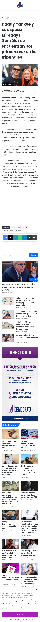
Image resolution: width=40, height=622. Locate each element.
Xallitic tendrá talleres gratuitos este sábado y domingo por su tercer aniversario (25, 301)
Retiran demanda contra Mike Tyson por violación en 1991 (29, 495)
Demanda (24, 227)
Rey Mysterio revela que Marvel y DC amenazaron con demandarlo (10, 554)
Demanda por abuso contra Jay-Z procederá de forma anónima (29, 554)
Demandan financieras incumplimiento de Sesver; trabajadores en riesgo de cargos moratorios (10, 498)
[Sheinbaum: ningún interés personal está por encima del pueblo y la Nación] (8, 314)
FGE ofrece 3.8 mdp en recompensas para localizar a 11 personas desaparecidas (25, 325)
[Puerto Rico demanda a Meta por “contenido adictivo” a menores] (10, 568)
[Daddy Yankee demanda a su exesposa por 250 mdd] (10, 515)
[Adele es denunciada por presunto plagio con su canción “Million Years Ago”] (29, 569)
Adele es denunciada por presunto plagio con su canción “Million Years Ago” (29, 580)
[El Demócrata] (20, 5)
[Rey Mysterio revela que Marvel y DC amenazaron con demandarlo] (10, 544)
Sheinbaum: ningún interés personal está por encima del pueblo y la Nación (26, 313)
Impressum (29, 619)
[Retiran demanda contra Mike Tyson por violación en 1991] (29, 486)
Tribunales (19, 230)
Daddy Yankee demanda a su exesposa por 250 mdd (9, 525)
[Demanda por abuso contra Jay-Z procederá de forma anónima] (29, 544)
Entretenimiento (13, 18)
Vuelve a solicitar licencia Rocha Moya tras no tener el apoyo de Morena (18, 287)
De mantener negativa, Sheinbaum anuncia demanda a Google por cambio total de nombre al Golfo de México (29, 527)
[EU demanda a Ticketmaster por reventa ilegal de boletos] (29, 434)
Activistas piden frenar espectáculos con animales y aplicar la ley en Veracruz (27, 337)
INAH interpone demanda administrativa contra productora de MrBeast (29, 470)
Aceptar (20, 614)
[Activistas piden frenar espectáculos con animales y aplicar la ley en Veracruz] (8, 338)
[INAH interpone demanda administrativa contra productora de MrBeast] (29, 459)
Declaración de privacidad (17, 619)
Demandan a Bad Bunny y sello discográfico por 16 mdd (9, 444)
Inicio (5, 18)
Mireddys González (8, 230)
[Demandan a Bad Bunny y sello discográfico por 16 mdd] (10, 434)
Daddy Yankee (16, 227)
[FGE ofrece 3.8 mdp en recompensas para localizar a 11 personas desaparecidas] (8, 325)
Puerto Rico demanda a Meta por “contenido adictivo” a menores (10, 578)
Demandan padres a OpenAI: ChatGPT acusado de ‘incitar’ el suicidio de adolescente (10, 470)
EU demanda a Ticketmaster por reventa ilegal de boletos (28, 444)
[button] (37, 589)
